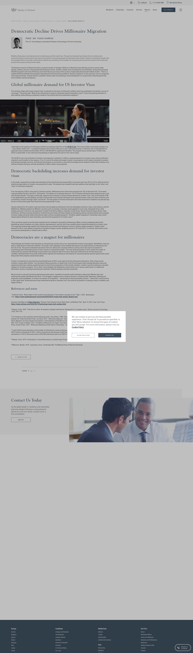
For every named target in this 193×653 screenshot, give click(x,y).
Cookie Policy (78, 327)
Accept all (110, 335)
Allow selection (83, 335)
